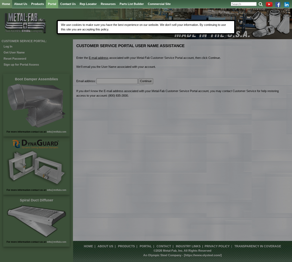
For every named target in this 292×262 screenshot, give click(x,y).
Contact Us (68, 4)
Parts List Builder (132, 4)
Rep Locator (88, 4)
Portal (52, 4)
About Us (20, 4)
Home (6, 4)
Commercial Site (159, 4)
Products (37, 4)
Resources (108, 4)
